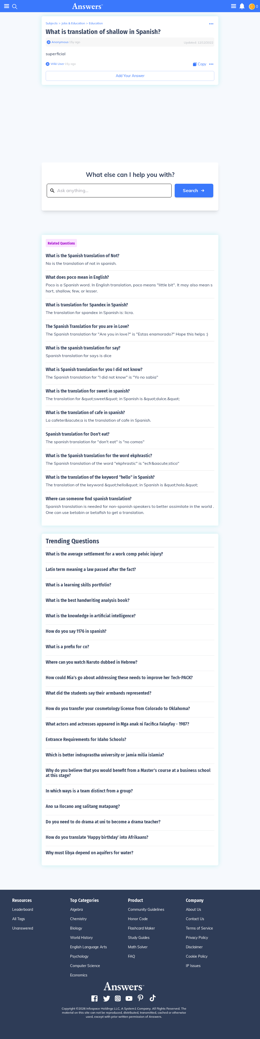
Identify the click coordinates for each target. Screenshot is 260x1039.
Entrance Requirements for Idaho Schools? (86, 739)
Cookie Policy (196, 956)
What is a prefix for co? (67, 647)
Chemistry (78, 919)
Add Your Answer (130, 75)
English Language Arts (88, 947)
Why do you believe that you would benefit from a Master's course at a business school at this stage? (128, 773)
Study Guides (139, 937)
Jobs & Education (73, 23)
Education (96, 23)
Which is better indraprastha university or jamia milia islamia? (105, 755)
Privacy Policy (197, 937)
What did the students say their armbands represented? (98, 693)
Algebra (76, 909)
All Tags (18, 919)
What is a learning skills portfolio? (78, 585)
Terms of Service (199, 928)
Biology (76, 928)
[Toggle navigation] (6, 6)
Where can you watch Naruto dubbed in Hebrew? (91, 662)
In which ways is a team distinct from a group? (89, 791)
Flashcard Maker (141, 928)
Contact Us (195, 919)
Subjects (52, 23)
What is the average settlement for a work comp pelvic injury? (104, 554)
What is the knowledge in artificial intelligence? (91, 616)
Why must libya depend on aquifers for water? (89, 853)
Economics (78, 975)
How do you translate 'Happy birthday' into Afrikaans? (97, 837)
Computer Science (85, 965)
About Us (193, 909)
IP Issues (193, 965)
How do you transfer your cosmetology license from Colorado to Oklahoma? (118, 708)
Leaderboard (22, 909)
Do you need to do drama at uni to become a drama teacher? (103, 822)
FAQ (131, 956)
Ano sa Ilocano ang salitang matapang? (83, 806)
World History (81, 937)
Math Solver (138, 947)
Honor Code (138, 919)
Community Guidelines (146, 909)
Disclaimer (194, 947)
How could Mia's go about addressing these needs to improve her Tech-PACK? (119, 677)
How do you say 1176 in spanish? (76, 631)
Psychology (79, 956)
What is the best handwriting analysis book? (87, 600)
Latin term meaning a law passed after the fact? (91, 569)
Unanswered (22, 928)
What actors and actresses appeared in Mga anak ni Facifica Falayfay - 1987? (117, 724)
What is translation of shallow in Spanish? (103, 32)
